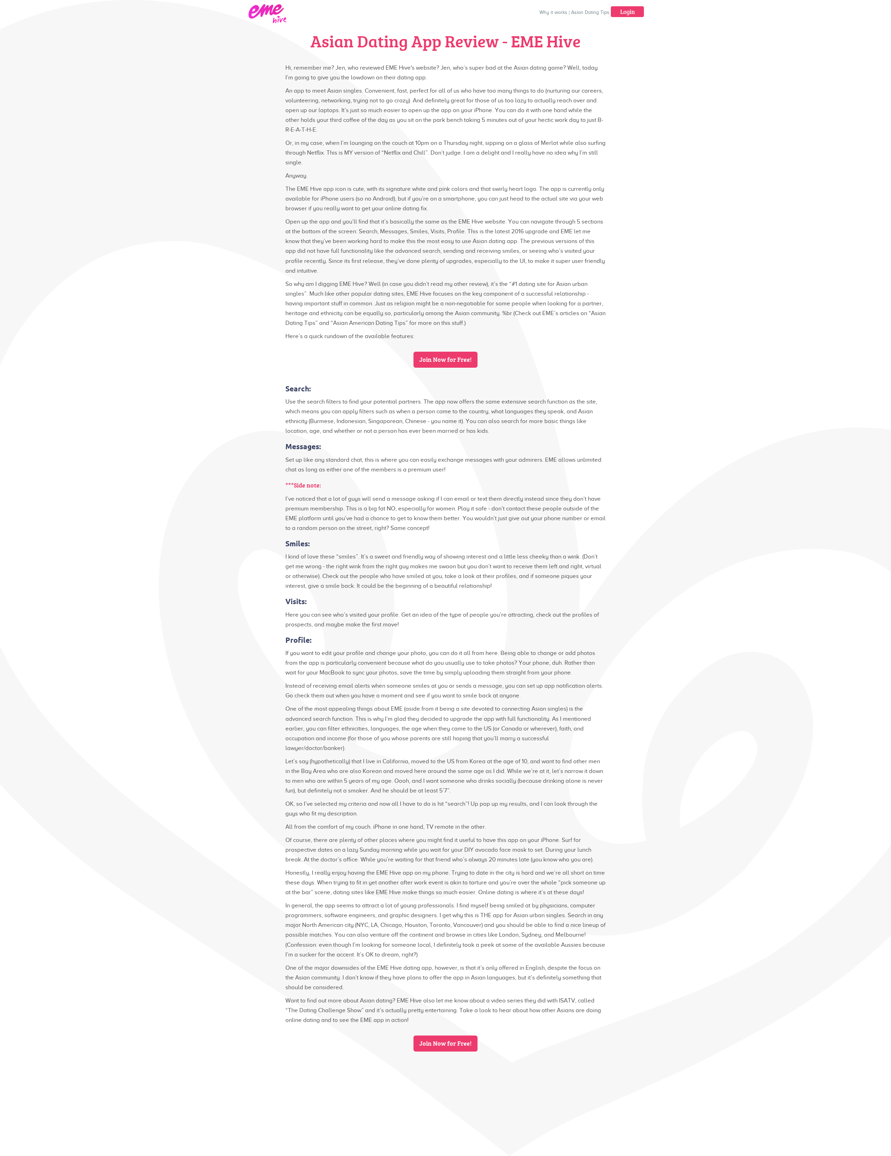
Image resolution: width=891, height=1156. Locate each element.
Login (627, 12)
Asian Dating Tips (590, 12)
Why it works (553, 12)
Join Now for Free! (445, 359)
